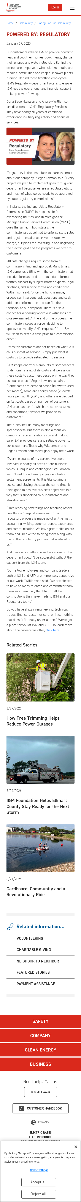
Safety (40, 1021)
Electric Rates (41, 1133)
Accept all (38, 1182)
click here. (53, 630)
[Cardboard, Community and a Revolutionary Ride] (40, 848)
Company (40, 1035)
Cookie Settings (39, 1170)
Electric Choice (40, 1137)
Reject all (38, 1194)
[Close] (76, 1147)
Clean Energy (40, 1050)
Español (44, 1122)
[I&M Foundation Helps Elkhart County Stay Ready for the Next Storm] (40, 759)
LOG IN (55, 7)
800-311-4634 (40, 1092)
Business (40, 1064)
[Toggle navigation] (72, 7)
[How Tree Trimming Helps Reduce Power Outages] (40, 677)
